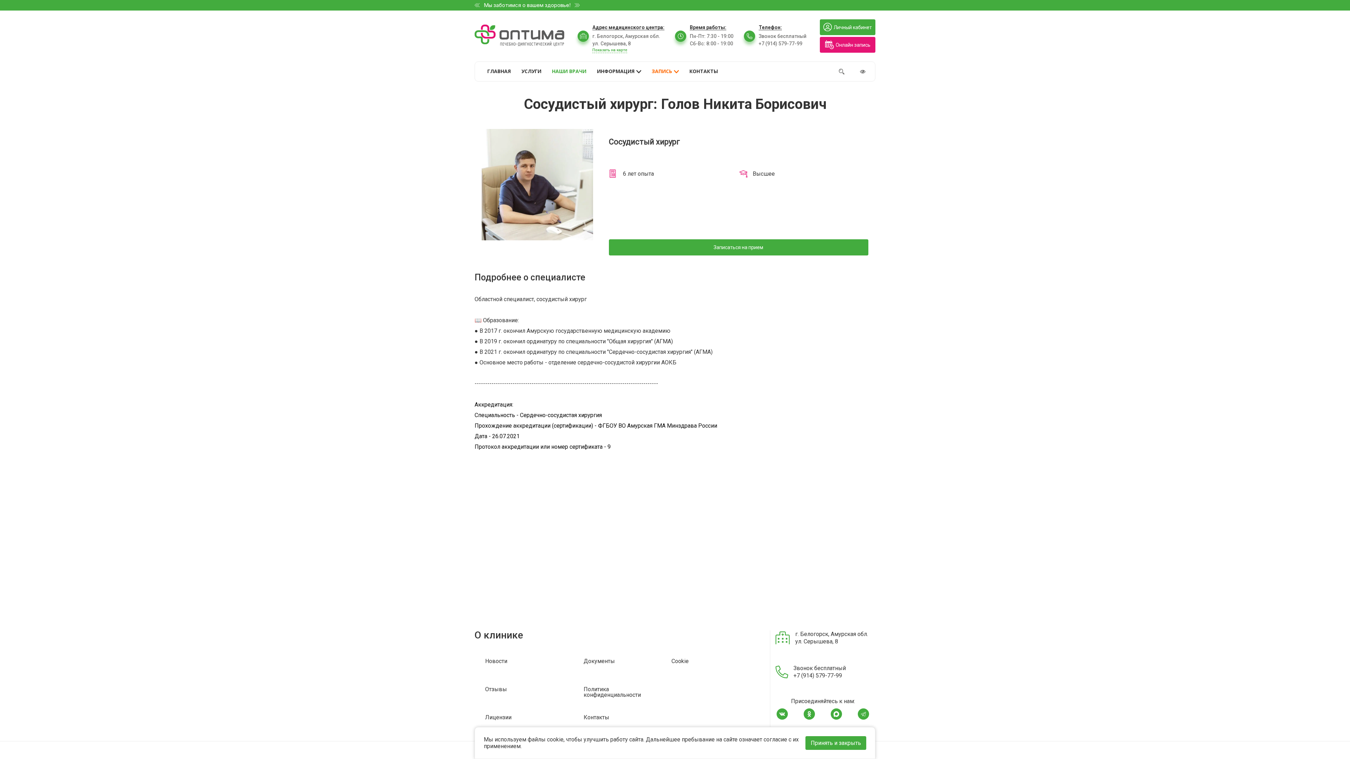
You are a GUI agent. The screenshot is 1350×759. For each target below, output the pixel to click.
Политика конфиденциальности (612, 692)
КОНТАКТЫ (703, 71)
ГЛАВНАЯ (499, 71)
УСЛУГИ (531, 71)
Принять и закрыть (836, 743)
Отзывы (496, 690)
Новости (496, 661)
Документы (599, 661)
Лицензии (498, 718)
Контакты (596, 718)
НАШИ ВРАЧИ (569, 71)
